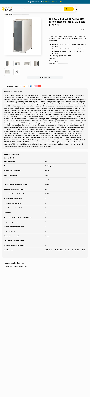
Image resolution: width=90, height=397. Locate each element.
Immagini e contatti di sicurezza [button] (16, 307)
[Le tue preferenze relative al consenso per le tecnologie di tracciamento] (87, 394)
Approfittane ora (53, 2)
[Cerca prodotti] (79, 14)
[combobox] (45, 14)
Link (11, 96)
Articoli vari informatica (20, 98)
